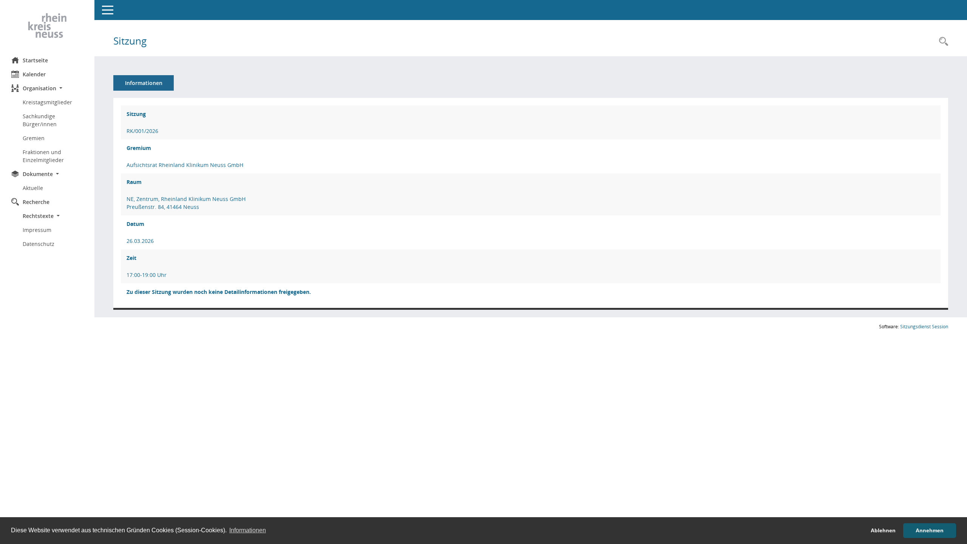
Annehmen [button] (930, 530)
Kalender (34, 74)
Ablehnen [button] (883, 530)
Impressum (37, 229)
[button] (47, 88)
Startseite (35, 60)
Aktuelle (33, 188)
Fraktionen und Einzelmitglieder (43, 156)
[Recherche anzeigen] (941, 42)
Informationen (143, 83)
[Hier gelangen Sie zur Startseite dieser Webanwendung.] (47, 25)
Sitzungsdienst (924, 326)
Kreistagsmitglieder (47, 102)
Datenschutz (38, 243)
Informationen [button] (247, 530)
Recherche (36, 202)
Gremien (34, 138)
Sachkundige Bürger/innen (40, 120)
